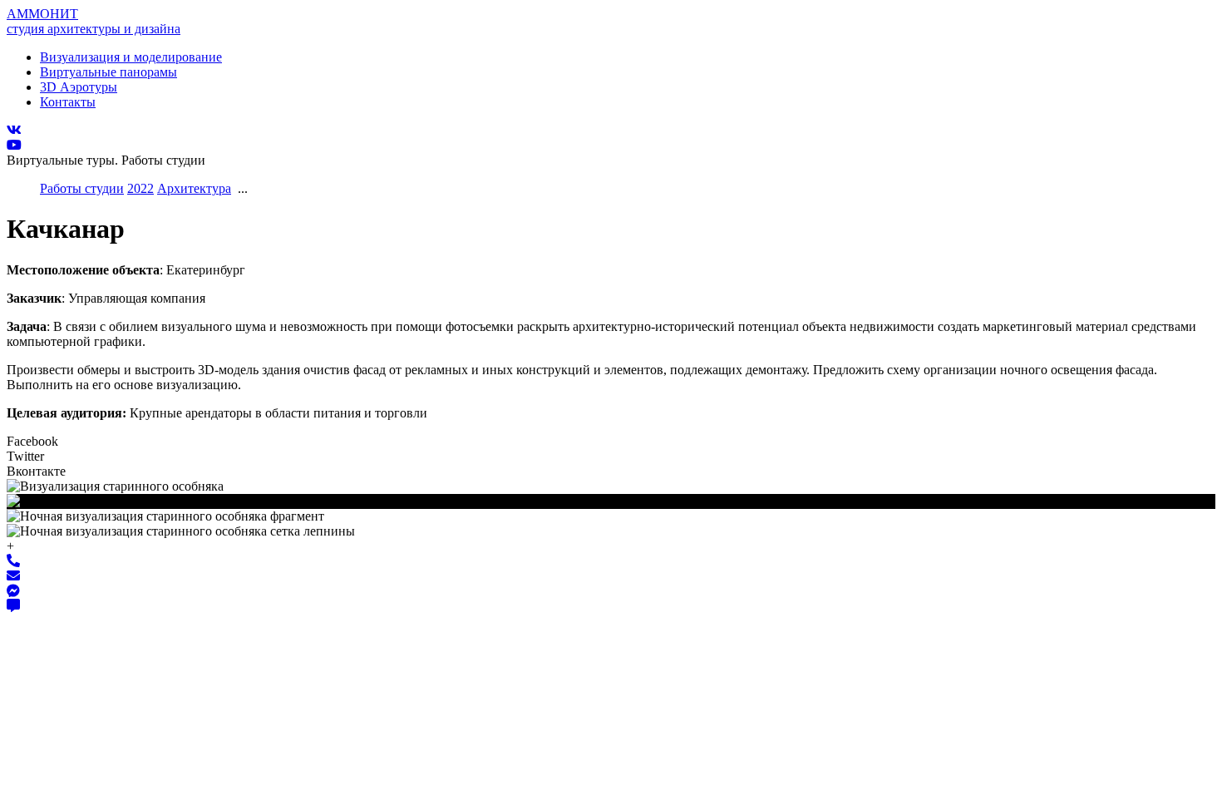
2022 (140, 188)
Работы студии (82, 188)
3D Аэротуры (78, 87)
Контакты (68, 102)
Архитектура (194, 188)
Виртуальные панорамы (108, 72)
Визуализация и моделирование (131, 57)
